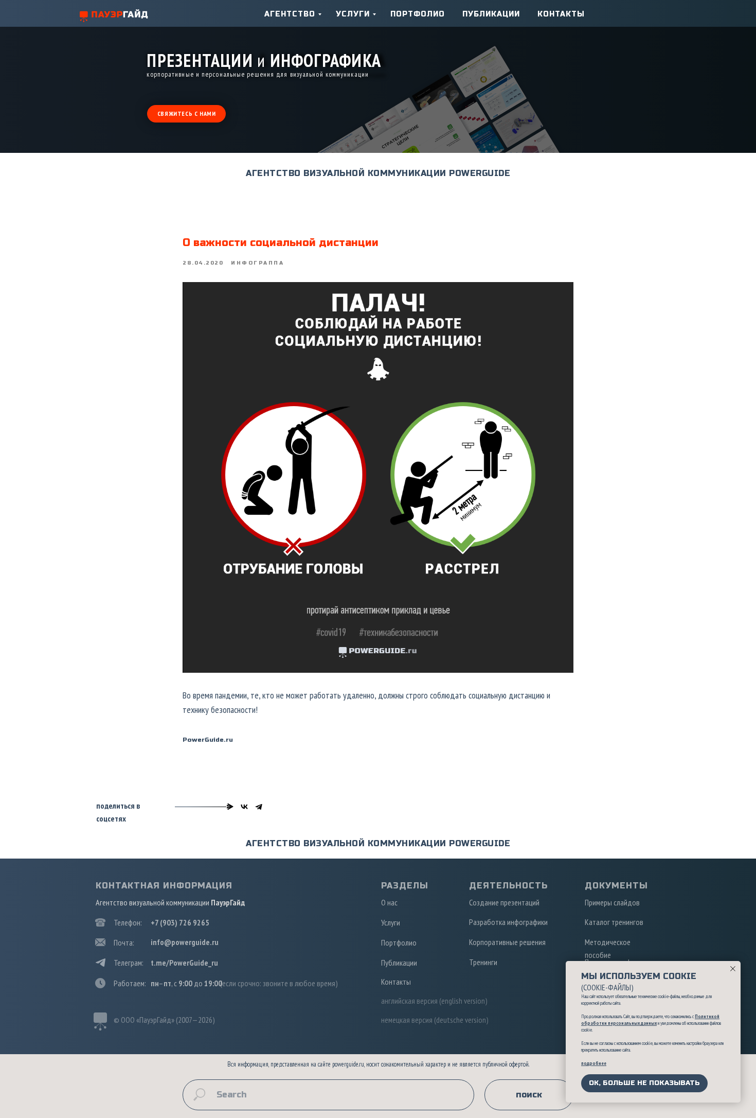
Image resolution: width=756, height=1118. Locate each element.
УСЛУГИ (353, 14)
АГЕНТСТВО (289, 14)
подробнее (593, 1063)
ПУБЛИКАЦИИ (491, 14)
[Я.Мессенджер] (230, 806)
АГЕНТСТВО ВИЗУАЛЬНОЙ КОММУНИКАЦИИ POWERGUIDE (378, 173)
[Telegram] (259, 806)
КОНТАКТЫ (561, 14)
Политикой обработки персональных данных (650, 1019)
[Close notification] (733, 969)
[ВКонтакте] (244, 806)
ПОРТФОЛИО (417, 14)
